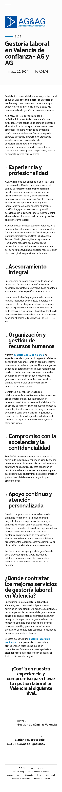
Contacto (29, 775)
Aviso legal (50, 775)
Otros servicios (36, 768)
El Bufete (22, 768)
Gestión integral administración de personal (31, 772)
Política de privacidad (21, 778)
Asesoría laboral (14, 775)
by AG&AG (41, 71)
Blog (18, 36)
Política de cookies (42, 778)
